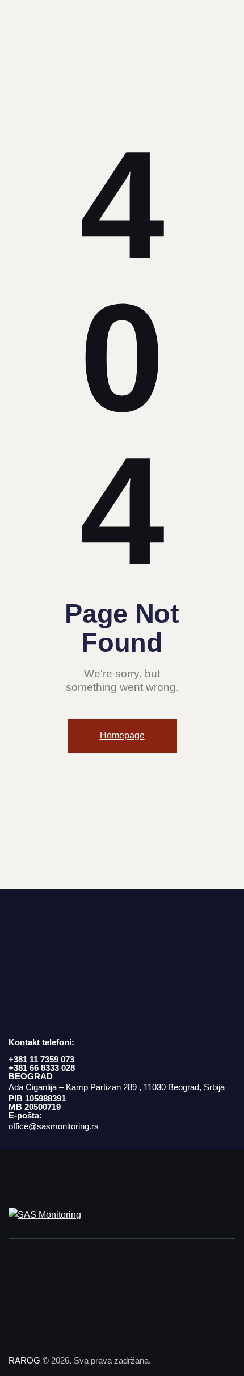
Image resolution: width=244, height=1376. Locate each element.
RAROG (24, 1360)
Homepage (122, 735)
